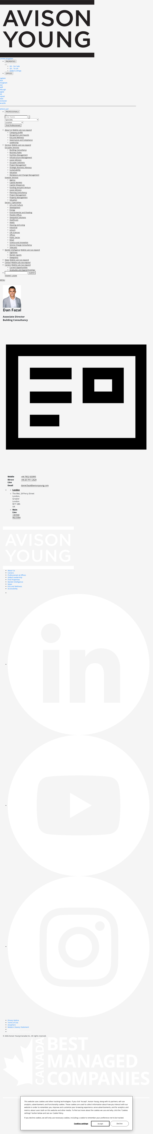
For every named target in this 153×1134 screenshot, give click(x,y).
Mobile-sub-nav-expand (22, 130)
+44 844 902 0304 (16, 516)
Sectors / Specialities (13, 202)
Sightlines (13, 252)
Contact (8, 262)
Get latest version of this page (20, 1031)
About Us (8, 130)
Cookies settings (81, 1123)
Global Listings (15, 71)
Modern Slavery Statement (18, 1027)
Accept (100, 1124)
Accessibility (12, 589)
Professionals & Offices (17, 575)
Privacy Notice (13, 1020)
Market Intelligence (12, 250)
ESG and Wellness (17, 137)
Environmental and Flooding (21, 212)
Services (8, 145)
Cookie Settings (14, 1029)
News (7, 260)
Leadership (14, 142)
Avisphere (12, 1025)
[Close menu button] (6, 64)
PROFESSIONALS (12, 112)
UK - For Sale (15, 66)
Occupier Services (12, 147)
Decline (120, 1123)
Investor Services (11, 177)
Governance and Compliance (21, 140)
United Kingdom (6, 58)
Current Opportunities (18, 267)
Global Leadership (15, 577)
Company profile (16, 132)
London (16, 490)
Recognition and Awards (19, 135)
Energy (12, 210)
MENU (2, 280)
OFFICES (9, 73)
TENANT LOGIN (11, 275)
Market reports (16, 255)
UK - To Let (14, 68)
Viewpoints (14, 257)
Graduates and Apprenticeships (22, 270)
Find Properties (14, 579)
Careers (8, 265)
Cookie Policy (58, 1113)
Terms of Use (13, 1022)
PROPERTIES (10, 61)
